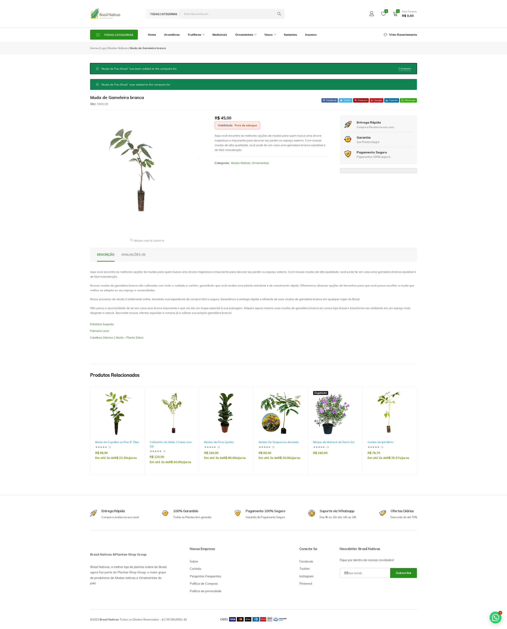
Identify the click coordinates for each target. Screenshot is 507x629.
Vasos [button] (268, 34)
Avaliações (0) (133, 254)
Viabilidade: (225, 125)
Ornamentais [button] (244, 34)
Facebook (306, 561)
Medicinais (220, 34)
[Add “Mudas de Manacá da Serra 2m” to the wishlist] (352, 402)
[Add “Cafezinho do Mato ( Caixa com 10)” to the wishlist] (189, 402)
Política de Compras (204, 583)
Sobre (194, 561)
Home (152, 34)
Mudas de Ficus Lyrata (218, 442)
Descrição (105, 254)
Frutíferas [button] (194, 34)
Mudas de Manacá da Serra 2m (334, 442)
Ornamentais (260, 163)
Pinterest (305, 583)
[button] (134, 413)
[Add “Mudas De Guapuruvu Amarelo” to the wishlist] (298, 402)
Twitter (304, 569)
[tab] (105, 254)
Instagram (306, 576)
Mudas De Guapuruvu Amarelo (279, 442)
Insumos (310, 34)
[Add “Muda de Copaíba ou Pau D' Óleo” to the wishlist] (134, 402)
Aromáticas (172, 34)
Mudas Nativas (241, 163)
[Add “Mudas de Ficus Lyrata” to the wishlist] (243, 402)
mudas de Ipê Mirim (380, 442)
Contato (195, 569)
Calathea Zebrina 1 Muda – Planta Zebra (116, 337)
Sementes (290, 34)
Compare (404, 68)
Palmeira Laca (99, 331)
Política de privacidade (205, 591)
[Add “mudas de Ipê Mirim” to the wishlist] (407, 402)
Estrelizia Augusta (102, 324)
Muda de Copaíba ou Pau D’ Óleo (117, 442)
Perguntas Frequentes (205, 576)
